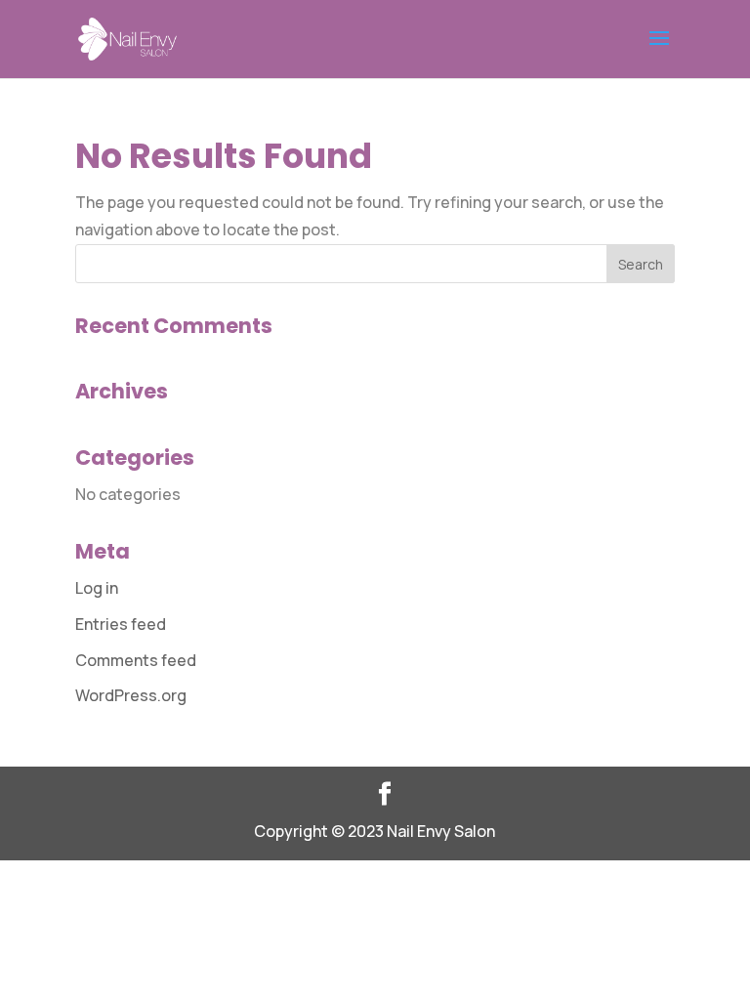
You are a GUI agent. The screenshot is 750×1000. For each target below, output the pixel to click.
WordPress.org (131, 695)
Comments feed (135, 660)
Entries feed (120, 624)
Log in (96, 588)
